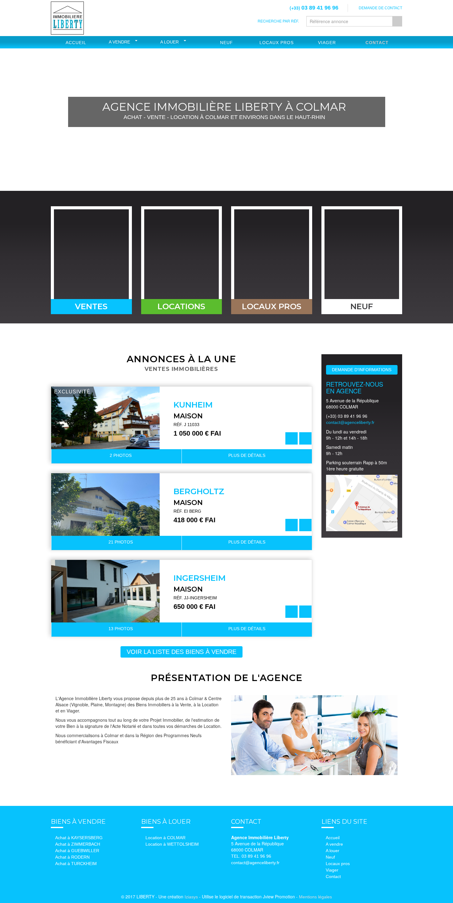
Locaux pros (338, 863)
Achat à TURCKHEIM (76, 863)
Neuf (226, 42)
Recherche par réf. (278, 20)
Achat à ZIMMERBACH (77, 844)
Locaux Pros (276, 42)
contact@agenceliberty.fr (350, 422)
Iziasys (191, 896)
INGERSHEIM (199, 578)
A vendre (119, 41)
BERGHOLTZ (198, 491)
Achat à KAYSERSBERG (79, 837)
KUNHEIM (193, 405)
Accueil (76, 42)
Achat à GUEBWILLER (77, 850)
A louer (169, 41)
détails (246, 455)
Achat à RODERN (72, 857)
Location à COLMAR (165, 837)
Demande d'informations (361, 369)
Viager (327, 42)
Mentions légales (315, 896)
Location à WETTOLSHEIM (172, 844)
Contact (377, 42)
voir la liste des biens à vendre (181, 651)
